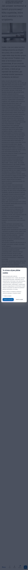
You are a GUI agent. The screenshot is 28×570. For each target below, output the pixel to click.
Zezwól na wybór (19, 299)
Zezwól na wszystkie (8, 299)
